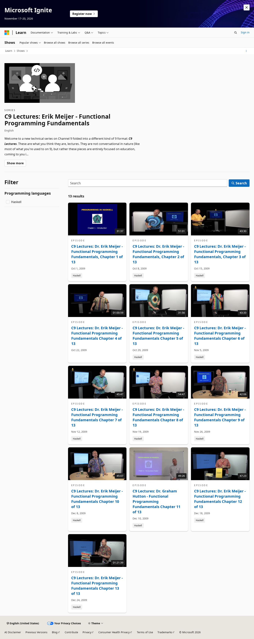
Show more (15, 163)
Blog (54, 632)
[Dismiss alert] (247, 7)
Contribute (71, 632)
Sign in (245, 32)
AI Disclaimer (12, 632)
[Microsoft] (6, 32)
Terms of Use (145, 632)
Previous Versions (36, 632)
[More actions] (246, 51)
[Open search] (235, 32)
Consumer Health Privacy (114, 632)
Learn (8, 51)
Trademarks (164, 632)
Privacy (87, 632)
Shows (21, 51)
